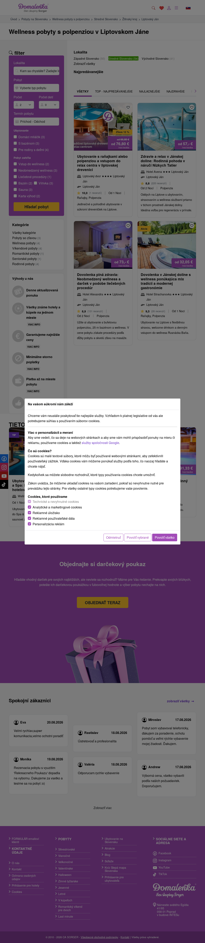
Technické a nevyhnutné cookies (56, 501)
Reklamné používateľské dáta (54, 518)
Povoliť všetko (165, 537)
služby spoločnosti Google (100, 442)
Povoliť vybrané (138, 537)
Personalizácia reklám (48, 524)
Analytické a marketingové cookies (57, 507)
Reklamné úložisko (46, 512)
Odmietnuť (113, 537)
